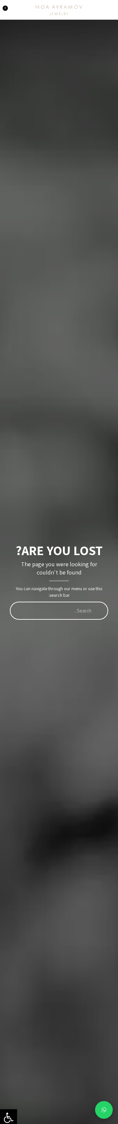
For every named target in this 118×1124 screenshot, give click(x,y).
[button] (111, 7)
